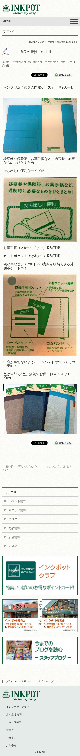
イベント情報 (17, 501)
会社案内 (11, 737)
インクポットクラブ (17, 706)
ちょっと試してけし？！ (62, 466)
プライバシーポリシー (18, 681)
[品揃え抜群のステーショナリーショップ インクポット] (21, 9)
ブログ (12, 519)
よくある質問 (14, 714)
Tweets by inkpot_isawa (39, 620)
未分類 (12, 546)
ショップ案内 (14, 722)
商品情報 (14, 528)
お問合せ (11, 745)
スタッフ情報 (17, 510)
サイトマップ (45, 681)
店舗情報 (14, 537)
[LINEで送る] (63, 74)
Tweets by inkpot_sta (39, 604)
